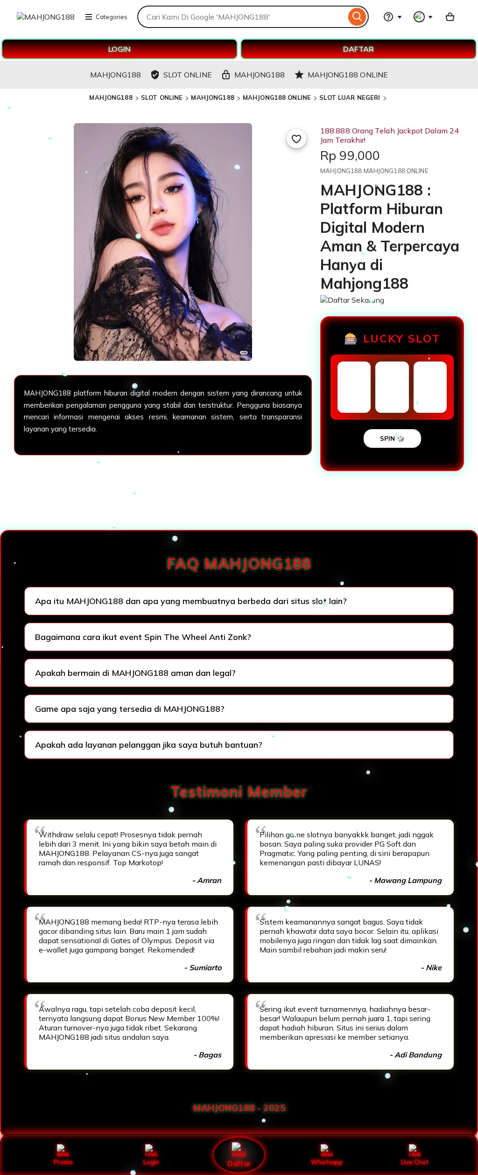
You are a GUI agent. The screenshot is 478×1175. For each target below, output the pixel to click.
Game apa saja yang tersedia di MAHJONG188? (130, 708)
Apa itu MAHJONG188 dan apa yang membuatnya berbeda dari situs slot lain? (191, 601)
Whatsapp (327, 1162)
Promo (63, 1162)
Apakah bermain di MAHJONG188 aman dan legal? (135, 672)
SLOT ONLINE (162, 97)
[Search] (357, 17)
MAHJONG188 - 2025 (239, 1107)
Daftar (239, 1163)
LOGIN (119, 49)
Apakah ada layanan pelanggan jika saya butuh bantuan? (148, 744)
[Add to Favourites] (296, 138)
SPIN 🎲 (392, 438)
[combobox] (241, 17)
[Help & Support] (392, 17)
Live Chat (415, 1162)
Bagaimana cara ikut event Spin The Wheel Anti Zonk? (143, 637)
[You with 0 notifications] (423, 17)
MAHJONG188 (110, 97)
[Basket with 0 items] (450, 17)
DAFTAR (358, 49)
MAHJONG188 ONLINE (277, 97)
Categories (111, 17)
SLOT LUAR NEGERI (349, 97)
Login (151, 1162)
